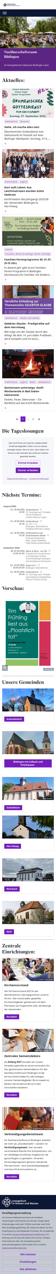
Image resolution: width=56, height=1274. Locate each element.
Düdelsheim (13, 807)
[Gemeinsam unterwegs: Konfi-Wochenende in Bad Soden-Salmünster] (28, 408)
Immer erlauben (28, 470)
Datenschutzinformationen (14, 1248)
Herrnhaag (13, 846)
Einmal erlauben (28, 463)
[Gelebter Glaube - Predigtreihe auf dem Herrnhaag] (28, 344)
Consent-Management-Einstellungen (29, 1234)
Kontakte (12, 1016)
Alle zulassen (28, 1254)
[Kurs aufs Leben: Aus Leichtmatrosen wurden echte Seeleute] (28, 211)
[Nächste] (39, 419)
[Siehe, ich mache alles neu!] (28, 144)
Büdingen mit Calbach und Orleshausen (28, 763)
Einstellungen (28, 1261)
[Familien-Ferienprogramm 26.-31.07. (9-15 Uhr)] (28, 280)
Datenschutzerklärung (17, 478)
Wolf (9, 931)
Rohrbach (12, 888)
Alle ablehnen (28, 1269)
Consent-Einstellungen (39, 478)
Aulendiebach (14, 719)
